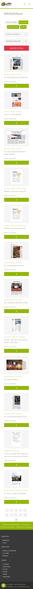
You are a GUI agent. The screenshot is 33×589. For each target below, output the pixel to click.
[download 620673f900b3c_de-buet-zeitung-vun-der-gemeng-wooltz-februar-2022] (16, 351)
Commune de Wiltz (15, 524)
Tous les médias (11, 22)
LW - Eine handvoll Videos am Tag (15, 417)
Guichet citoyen (25, 524)
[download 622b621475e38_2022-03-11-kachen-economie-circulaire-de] (16, 237)
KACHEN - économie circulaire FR (14, 191)
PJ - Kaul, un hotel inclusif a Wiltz (15, 493)
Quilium (28, 586)
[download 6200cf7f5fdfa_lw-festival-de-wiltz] (16, 388)
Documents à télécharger (7, 527)
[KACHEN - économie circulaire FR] (16, 176)
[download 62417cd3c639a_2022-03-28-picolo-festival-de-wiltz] (16, 123)
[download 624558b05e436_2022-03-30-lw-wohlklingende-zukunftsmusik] (16, 86)
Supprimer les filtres (16, 48)
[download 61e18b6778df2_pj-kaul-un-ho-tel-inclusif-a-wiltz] (16, 502)
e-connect (15, 586)
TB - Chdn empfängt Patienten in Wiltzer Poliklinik (15, 153)
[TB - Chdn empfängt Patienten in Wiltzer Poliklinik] (16, 137)
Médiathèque (13, 14)
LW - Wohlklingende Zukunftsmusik (16, 77)
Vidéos (23, 27)
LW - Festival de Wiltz (11, 379)
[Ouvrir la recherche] (24, 4)
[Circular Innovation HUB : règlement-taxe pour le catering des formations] (16, 439)
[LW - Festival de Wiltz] (16, 365)
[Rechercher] (26, 41)
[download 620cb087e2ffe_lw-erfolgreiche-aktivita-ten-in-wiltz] (16, 311)
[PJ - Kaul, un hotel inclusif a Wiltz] (16, 479)
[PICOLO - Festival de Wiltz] (16, 100)
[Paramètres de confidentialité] (3, 585)
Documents (23, 22)
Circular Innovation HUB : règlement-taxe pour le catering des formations (16, 455)
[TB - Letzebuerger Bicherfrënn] (16, 251)
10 (25, 515)
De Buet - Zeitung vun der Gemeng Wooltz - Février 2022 (15, 341)
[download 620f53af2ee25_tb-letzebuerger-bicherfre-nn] (16, 274)
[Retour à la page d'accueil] (6, 4)
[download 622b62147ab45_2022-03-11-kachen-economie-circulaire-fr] (16, 200)
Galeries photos (13, 27)
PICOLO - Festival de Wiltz (12, 114)
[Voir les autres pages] (16, 520)
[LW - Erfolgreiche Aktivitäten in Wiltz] (16, 288)
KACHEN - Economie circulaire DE (14, 228)
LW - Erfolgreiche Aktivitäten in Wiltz (16, 303)
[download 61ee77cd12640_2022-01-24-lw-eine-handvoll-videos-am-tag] (16, 425)
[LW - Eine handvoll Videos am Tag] (16, 402)
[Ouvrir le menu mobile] (29, 4)
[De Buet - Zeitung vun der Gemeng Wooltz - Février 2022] (16, 325)
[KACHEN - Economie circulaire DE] (16, 214)
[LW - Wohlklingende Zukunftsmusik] (16, 62)
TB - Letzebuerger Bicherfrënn (14, 266)
